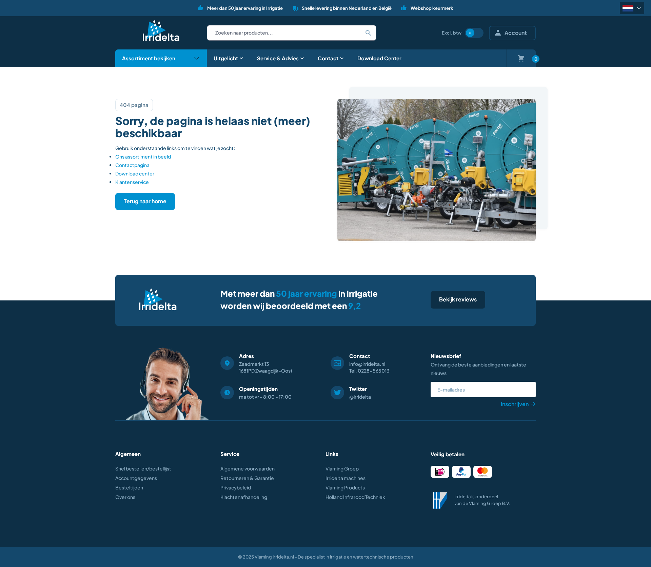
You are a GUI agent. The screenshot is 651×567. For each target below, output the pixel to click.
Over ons (125, 497)
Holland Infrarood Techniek (355, 497)
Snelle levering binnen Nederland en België (347, 8)
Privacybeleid (235, 487)
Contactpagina (132, 165)
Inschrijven (515, 404)
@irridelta (360, 397)
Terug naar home (145, 201)
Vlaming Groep (342, 468)
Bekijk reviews (458, 299)
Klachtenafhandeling (243, 497)
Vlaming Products (345, 487)
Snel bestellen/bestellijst (143, 468)
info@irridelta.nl (367, 364)
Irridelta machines (346, 478)
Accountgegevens (136, 478)
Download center (134, 173)
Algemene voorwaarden (247, 468)
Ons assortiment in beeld (143, 156)
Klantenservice (132, 182)
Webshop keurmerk (432, 8)
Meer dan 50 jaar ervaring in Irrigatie (245, 8)
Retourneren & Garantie (247, 478)
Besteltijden (129, 487)
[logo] (161, 30)
